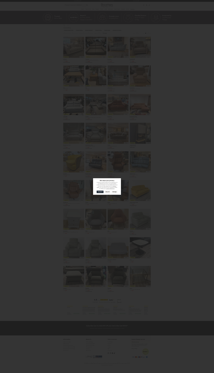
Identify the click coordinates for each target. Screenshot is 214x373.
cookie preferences (110, 188)
